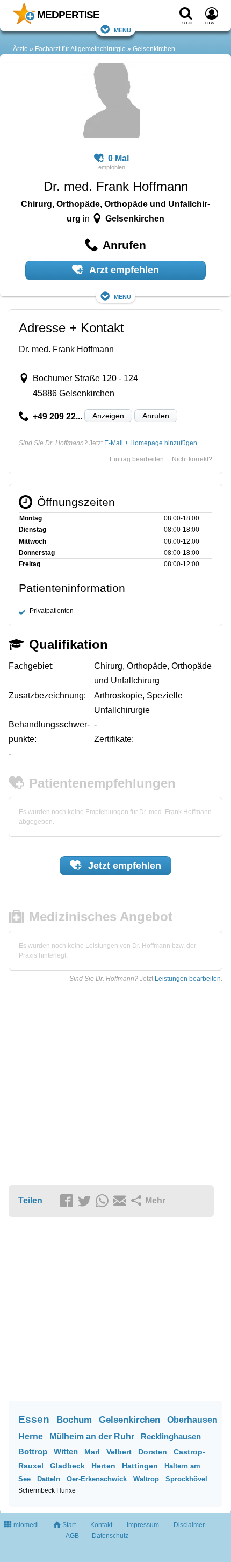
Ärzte (20, 49)
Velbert (119, 1451)
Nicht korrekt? (192, 459)
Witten (66, 1451)
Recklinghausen (171, 1436)
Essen (33, 1419)
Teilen (30, 1200)
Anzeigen (108, 415)
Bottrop (32, 1451)
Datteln (48, 1479)
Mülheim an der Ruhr (91, 1436)
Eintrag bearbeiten (137, 459)
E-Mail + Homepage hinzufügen (150, 443)
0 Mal (118, 158)
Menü (122, 29)
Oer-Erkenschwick (97, 1479)
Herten (103, 1465)
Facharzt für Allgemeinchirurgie (80, 49)
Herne (30, 1436)
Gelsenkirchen (154, 49)
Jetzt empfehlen (123, 865)
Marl (92, 1451)
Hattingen (140, 1465)
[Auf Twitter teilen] (86, 1201)
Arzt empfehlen (123, 270)
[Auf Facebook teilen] (68, 1201)
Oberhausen (192, 1419)
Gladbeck (67, 1465)
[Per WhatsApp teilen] (104, 1201)
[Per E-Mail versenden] (121, 1201)
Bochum (74, 1420)
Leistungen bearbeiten (188, 978)
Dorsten (152, 1451)
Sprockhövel (186, 1479)
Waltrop (146, 1479)
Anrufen (155, 415)
